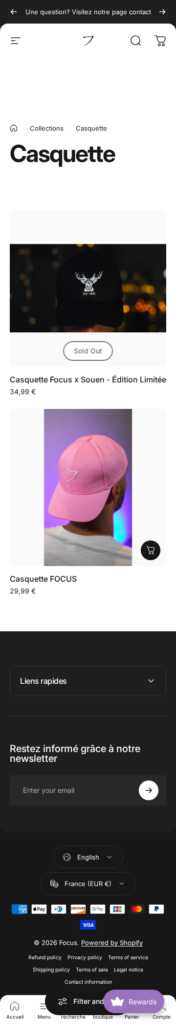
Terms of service (128, 957)
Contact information (88, 982)
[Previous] (13, 12)
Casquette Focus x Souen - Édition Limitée (88, 379)
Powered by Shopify (112, 942)
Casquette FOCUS (43, 579)
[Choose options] (150, 550)
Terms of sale (92, 970)
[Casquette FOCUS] (88, 487)
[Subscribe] (148, 790)
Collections (47, 128)
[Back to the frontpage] (14, 128)
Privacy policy (84, 957)
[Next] (162, 12)
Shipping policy (51, 970)
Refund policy (45, 957)
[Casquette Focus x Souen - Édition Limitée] (88, 288)
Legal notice (128, 970)
